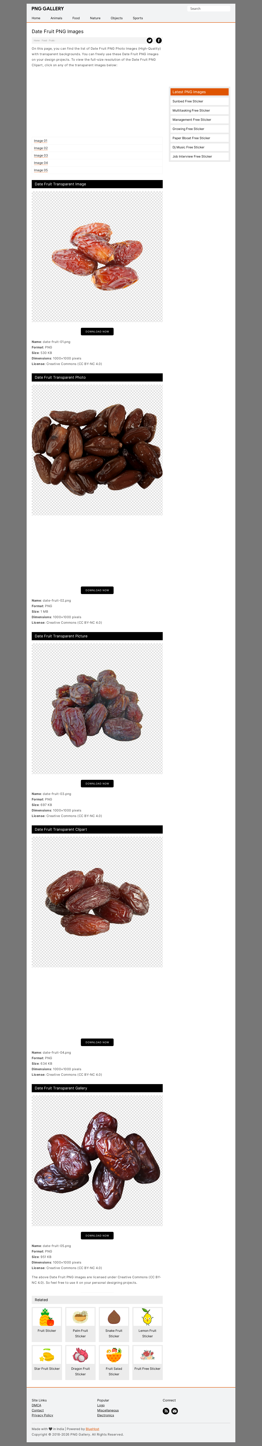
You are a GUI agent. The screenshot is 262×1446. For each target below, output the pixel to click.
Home (37, 40)
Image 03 (41, 155)
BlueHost (92, 1429)
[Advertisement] (97, 102)
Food (44, 40)
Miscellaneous (108, 1410)
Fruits (52, 40)
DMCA (36, 1405)
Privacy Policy (42, 1415)
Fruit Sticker (47, 1331)
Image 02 (41, 148)
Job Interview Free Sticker (192, 156)
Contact (38, 1410)
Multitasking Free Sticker (191, 110)
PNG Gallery (48, 8)
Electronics (105, 1415)
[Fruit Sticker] (47, 1311)
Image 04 (41, 163)
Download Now (97, 331)
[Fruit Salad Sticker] (114, 1349)
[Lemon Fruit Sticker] (147, 1311)
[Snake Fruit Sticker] (114, 1311)
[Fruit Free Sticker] (147, 1349)
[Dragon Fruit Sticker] (80, 1349)
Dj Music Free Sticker (188, 147)
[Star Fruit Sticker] (47, 1349)
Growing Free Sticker (188, 129)
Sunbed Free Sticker (188, 101)
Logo (101, 1405)
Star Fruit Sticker (47, 1369)
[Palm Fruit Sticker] (80, 1311)
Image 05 (41, 170)
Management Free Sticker (192, 120)
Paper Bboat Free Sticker (191, 138)
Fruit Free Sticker (147, 1369)
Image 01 (40, 141)
